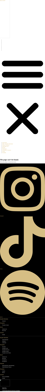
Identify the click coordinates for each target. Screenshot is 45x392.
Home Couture (5, 42)
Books (3, 45)
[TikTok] (22, 267)
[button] (22, 96)
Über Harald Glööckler (7, 41)
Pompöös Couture (6, 47)
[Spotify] (22, 315)
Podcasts (4, 46)
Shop (3, 48)
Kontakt (4, 50)
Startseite (4, 40)
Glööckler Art (5, 43)
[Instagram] (22, 214)
